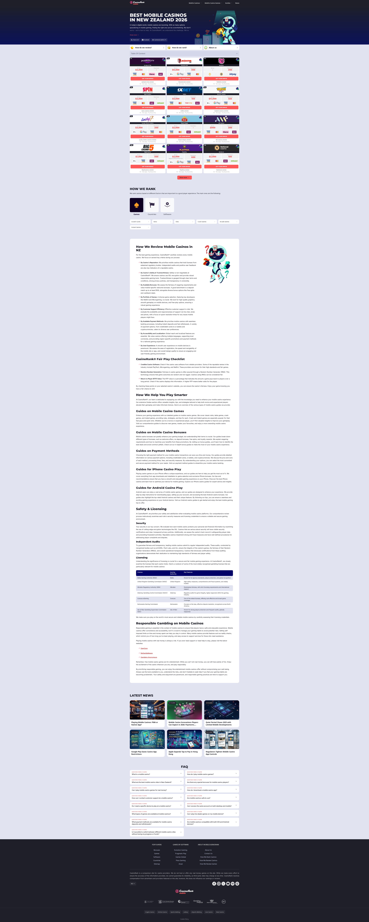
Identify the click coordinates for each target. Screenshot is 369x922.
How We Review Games (208, 864)
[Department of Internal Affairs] (148, 902)
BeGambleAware (147, 653)
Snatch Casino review (221, 111)
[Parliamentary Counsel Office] (166, 902)
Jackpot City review (148, 82)
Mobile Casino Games (212, 3)
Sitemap (157, 864)
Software (156, 857)
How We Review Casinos (208, 860)
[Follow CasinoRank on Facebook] (214, 884)
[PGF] (183, 902)
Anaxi (181, 864)
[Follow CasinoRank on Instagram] (219, 884)
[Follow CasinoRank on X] (223, 884)
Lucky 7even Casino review (147, 139)
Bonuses (157, 850)
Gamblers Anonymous (149, 657)
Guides (227, 3)
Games (156, 853)
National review (221, 170)
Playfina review (184, 170)
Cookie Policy (184, 919)
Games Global (181, 857)
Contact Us (208, 853)
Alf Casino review (221, 139)
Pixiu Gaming (181, 860)
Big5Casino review (148, 170)
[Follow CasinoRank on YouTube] (228, 884)
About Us (208, 850)
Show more (183, 177)
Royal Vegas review (184, 139)
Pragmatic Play (180, 853)
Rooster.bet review (184, 82)
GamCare (144, 648)
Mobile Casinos (194, 3)
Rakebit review (221, 82)
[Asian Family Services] (212, 902)
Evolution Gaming (180, 850)
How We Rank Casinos (208, 857)
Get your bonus (147, 78)
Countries (156, 860)
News (237, 3)
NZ (132, 884)
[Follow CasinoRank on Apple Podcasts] (237, 884)
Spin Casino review (148, 111)
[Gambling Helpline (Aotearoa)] (198, 902)
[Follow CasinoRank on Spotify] (233, 884)
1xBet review (184, 111)
